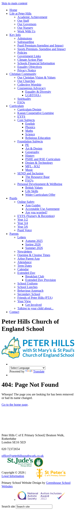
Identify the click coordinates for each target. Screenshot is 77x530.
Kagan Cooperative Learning (35, 113)
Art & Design (33, 148)
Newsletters (24, 251)
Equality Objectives (29, 66)
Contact (14, 312)
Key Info (15, 35)
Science (30, 134)
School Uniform (27, 283)
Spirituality (24, 98)
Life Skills (31, 191)
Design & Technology (39, 162)
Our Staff (23, 20)
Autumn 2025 (34, 241)
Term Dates (24, 265)
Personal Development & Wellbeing (39, 184)
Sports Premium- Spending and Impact (41, 49)
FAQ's (29, 180)
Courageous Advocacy (31, 88)
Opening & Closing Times (33, 255)
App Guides (32, 205)
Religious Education (38, 138)
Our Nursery (25, 27)
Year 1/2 (22, 219)
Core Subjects (26, 120)
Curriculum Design (29, 109)
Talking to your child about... (35, 308)
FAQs (21, 102)
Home (13, 10)
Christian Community (22, 74)
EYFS (21, 116)
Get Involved (33, 304)
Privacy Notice (26, 70)
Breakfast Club (34, 276)
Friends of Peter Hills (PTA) (35, 297)
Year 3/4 (22, 223)
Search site (8, 506)
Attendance (24, 262)
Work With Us (26, 31)
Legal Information (13, 476)
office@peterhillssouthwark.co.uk (23, 455)
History (30, 155)
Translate (38, 371)
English (30, 123)
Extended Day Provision (40, 280)
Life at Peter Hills (20, 13)
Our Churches (26, 81)
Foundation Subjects (30, 141)
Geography (32, 152)
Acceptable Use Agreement (42, 209)
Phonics (30, 127)
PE (27, 145)
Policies (22, 52)
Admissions (24, 38)
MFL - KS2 (32, 166)
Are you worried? (36, 212)
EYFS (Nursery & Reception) (36, 216)
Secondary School (28, 294)
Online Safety (26, 201)
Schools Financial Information (36, 63)
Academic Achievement (32, 17)
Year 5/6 (22, 226)
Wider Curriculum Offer (40, 194)
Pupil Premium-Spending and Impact (40, 45)
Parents (14, 233)
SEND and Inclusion (30, 173)
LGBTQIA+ (33, 95)
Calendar (23, 269)
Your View (24, 301)
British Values (34, 187)
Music (29, 169)
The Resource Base (37, 177)
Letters (21, 237)
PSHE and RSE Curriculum (42, 159)
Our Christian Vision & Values (36, 77)
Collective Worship (29, 84)
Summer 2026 (34, 248)
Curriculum (16, 106)
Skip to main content (14, 3)
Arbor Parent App (28, 258)
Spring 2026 (33, 244)
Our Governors (26, 24)
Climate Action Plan (29, 59)
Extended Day (26, 272)
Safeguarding (25, 42)
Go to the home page (15, 404)
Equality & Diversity (38, 91)
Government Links (29, 56)
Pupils (13, 198)
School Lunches (27, 287)
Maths (29, 130)
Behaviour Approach (30, 290)
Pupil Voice (24, 230)
